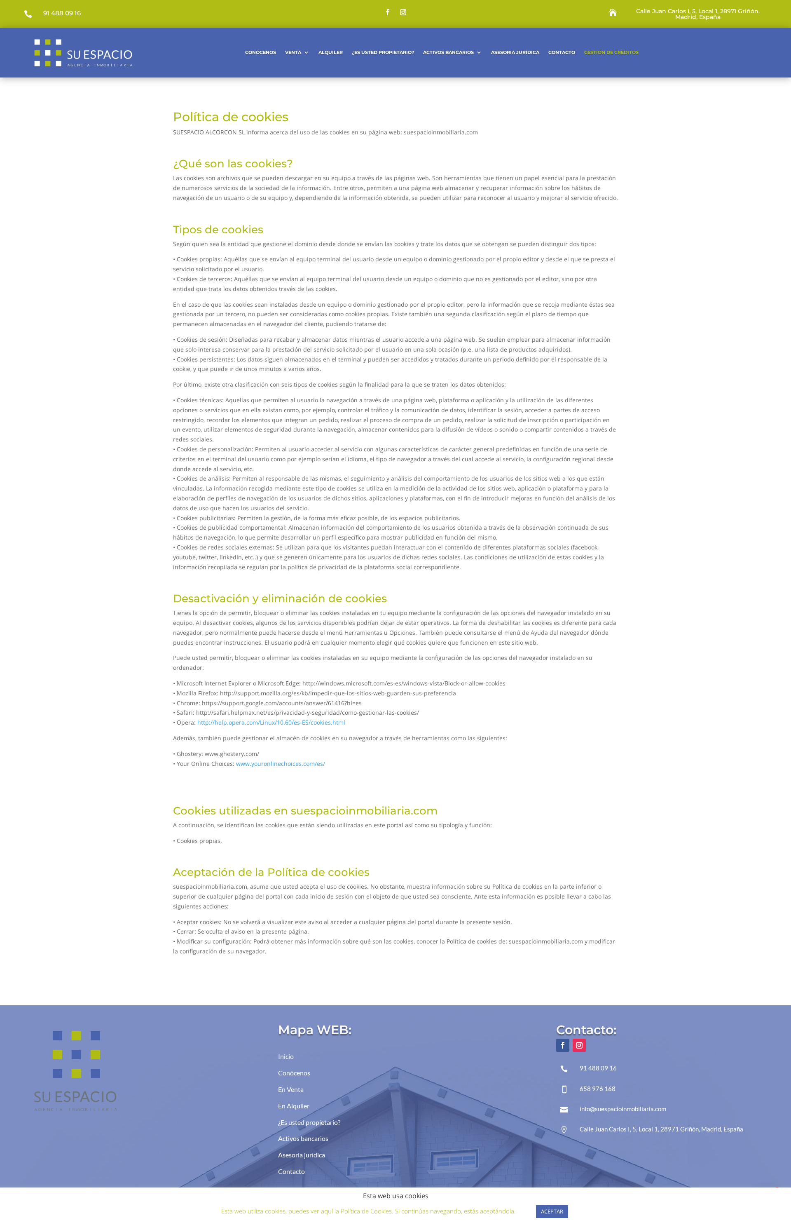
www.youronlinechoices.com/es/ (280, 763)
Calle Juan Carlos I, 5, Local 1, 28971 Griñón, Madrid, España (698, 14)
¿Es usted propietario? (383, 52)
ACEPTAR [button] (552, 1211)
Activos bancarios (303, 1138)
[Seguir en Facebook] (387, 12)
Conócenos (294, 1073)
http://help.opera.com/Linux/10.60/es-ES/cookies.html (271, 722)
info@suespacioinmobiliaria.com (623, 1108)
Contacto (561, 52)
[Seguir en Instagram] (403, 12)
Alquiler (330, 52)
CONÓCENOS (260, 52)
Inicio (286, 1056)
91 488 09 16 (62, 13)
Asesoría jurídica (301, 1155)
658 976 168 (597, 1088)
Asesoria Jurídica (515, 52)
